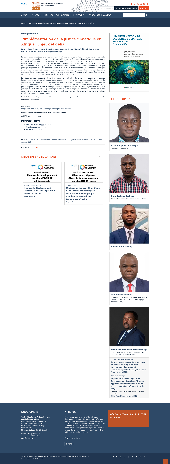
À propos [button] (36, 15)
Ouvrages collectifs (29, 33)
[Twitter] (134, 3)
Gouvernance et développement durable (51, 140)
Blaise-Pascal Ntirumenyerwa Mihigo (45, 51)
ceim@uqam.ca (27, 438)
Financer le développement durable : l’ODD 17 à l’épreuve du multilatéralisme (40, 191)
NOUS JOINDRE (29, 411)
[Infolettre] (147, 3)
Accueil (24, 15)
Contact (107, 15)
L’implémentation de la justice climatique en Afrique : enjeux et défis (46, 109)
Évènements (94, 15)
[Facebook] (131, 3)
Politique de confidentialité (81, 456)
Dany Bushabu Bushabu (56, 49)
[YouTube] (137, 3)
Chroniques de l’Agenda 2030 (32, 185)
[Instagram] (140, 3)
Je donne (69, 444)
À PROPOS (70, 411)
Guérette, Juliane (29, 196)
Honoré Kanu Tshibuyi (78, 49)
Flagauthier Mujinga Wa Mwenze (123, 370)
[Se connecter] (144, 456)
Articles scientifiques (118, 376)
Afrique (32, 140)
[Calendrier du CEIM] (144, 3)
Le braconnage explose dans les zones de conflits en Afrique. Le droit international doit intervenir (128, 364)
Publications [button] (62, 15)
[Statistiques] (140, 456)
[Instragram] (124, 456)
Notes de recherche (72, 185)
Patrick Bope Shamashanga (33, 49)
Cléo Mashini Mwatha (121, 294)
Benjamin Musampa (72, 202)
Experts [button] (49, 15)
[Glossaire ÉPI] (136, 456)
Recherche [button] (78, 15)
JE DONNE (143, 8)
